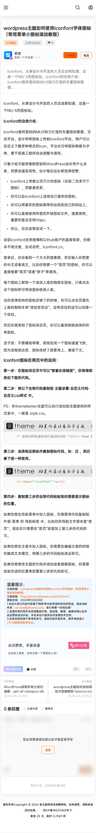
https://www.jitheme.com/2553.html (44, 596)
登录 (48, 750)
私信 (86, 55)
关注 (71, 55)
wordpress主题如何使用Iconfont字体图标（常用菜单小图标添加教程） (48, 590)
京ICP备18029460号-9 (57, 810)
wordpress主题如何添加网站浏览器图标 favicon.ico (72, 689)
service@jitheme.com (29, 607)
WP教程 (11, 43)
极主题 (43, 804)
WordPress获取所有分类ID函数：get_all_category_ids (24, 689)
